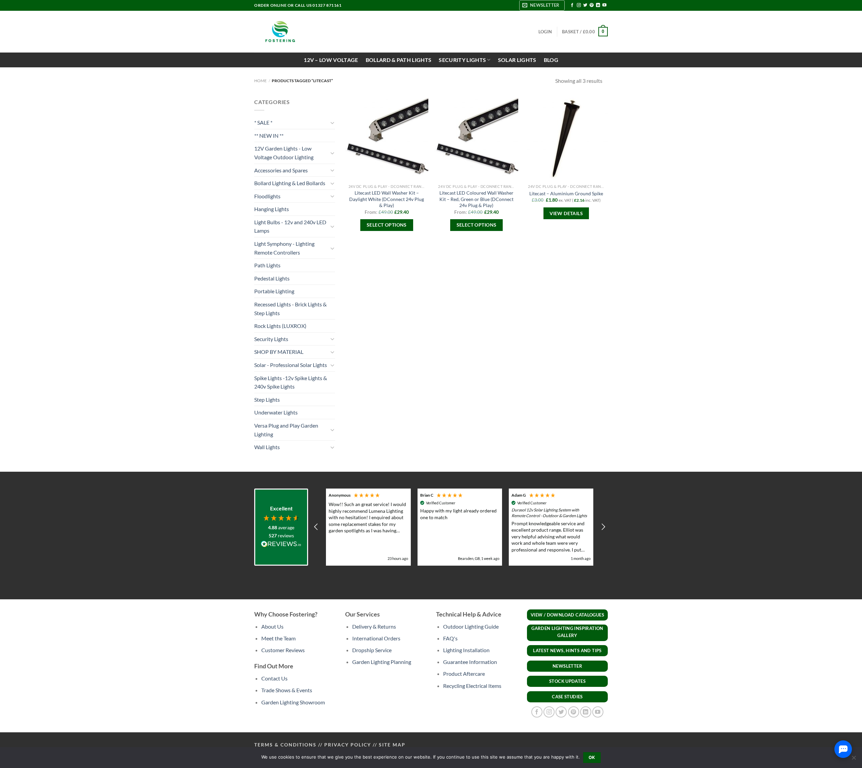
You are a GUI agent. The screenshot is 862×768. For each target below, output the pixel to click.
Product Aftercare (464, 673)
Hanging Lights (271, 209)
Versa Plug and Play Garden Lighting (286, 429)
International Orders (376, 638)
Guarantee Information (470, 662)
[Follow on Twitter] (585, 5)
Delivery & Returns (374, 626)
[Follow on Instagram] (579, 5)
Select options (387, 225)
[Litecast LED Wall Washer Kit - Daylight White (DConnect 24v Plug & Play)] (386, 139)
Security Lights (271, 339)
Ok (592, 757)
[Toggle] (332, 123)
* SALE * (263, 122)
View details (566, 213)
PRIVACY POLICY (347, 744)
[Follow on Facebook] (572, 5)
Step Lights (267, 399)
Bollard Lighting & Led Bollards (289, 183)
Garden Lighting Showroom (293, 702)
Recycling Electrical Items (472, 685)
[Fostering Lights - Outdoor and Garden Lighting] (279, 31)
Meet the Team (278, 638)
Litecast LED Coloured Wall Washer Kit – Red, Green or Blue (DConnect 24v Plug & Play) (476, 199)
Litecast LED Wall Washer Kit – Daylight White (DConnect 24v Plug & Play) (386, 199)
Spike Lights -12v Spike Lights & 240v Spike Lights (290, 382)
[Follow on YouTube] (604, 5)
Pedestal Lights (272, 278)
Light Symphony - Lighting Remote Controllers (284, 248)
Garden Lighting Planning (381, 662)
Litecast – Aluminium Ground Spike (566, 193)
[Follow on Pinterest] (592, 5)
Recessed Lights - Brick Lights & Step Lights (290, 308)
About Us (272, 626)
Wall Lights (267, 447)
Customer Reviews (283, 650)
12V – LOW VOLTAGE (331, 60)
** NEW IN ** (269, 135)
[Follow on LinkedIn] (598, 5)
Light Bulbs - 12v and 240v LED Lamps (290, 226)
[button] (316, 527)
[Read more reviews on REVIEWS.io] (281, 545)
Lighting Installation (466, 650)
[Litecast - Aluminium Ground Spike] (566, 139)
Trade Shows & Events (286, 690)
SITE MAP (392, 744)
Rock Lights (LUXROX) (280, 326)
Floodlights (267, 196)
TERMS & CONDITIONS (285, 744)
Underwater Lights (276, 412)
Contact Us (274, 678)
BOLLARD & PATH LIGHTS (399, 60)
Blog (551, 60)
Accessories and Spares (281, 170)
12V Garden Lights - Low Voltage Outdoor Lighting (283, 152)
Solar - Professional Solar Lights (290, 365)
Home (260, 80)
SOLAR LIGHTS (517, 60)
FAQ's (450, 638)
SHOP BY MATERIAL (278, 351)
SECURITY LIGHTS (462, 60)
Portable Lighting (274, 291)
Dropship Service (372, 650)
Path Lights (267, 265)
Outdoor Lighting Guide (471, 626)
